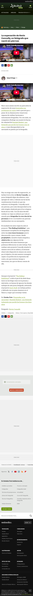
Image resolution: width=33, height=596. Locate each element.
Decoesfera (5, 566)
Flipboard (8, 65)
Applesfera (5, 536)
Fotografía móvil (21, 489)
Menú (2, 7)
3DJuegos (19, 531)
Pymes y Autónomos (22, 566)
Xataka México (6, 577)
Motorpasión (20, 553)
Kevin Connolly (14, 309)
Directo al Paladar (6, 553)
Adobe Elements (6, 503)
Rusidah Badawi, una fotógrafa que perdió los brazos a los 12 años (15, 124)
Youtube (15, 471)
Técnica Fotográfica (7, 499)
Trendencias (5, 564)
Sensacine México (22, 579)
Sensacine (20, 542)
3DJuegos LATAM (21, 577)
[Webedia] (29, 1)
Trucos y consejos (22, 486)
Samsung (5, 27)
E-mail (11, 65)
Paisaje (23, 27)
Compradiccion (6, 568)
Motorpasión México (22, 584)
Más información (26, 594)
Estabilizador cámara (19, 465)
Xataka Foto (16, 6)
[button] (12, 78)
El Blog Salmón (21, 564)
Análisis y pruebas (7, 486)
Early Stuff (13, 288)
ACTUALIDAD (5, 12)
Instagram (18, 471)
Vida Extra (19, 534)
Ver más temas (6, 509)
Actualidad (20, 492)
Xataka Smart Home (7, 538)
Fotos (17, 27)
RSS (22, 471)
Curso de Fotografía (22, 495)
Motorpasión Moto (22, 555)
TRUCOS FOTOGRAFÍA (24, 12)
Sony (12, 27)
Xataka (4, 531)
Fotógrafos (11, 313)
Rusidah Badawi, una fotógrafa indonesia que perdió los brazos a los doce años (16, 302)
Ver (17, 390)
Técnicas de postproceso (9, 492)
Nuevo (30, 7)
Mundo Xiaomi (5, 541)
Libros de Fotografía (7, 495)
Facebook (2, 65)
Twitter (5, 65)
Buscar (30, 515)
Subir (26, 522)
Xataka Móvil (5, 534)
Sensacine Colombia (22, 582)
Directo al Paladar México (8, 584)
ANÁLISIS (13, 12)
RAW (18, 503)
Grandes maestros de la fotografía (24, 499)
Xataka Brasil (5, 579)
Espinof (19, 544)
